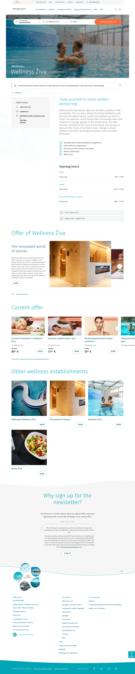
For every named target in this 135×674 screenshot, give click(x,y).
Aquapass (65, 616)
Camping (52, 9)
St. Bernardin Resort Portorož (23, 622)
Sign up (67, 553)
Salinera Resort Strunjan (21, 626)
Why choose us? (41, 2)
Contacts (70, 2)
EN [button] (120, 9)
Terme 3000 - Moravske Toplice (23, 608)
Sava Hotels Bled (18, 600)
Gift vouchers (66, 612)
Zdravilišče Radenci (19, 611)
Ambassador (79, 2)
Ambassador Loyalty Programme (73, 608)
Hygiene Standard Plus (70, 623)
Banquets (62, 649)
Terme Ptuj (16, 615)
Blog (50, 2)
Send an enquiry (59, 2)
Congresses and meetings (68, 645)
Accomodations (40, 9)
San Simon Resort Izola (20, 630)
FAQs (63, 638)
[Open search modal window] (115, 9)
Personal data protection (69, 547)
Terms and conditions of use (42, 669)
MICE (101, 9)
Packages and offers (64, 9)
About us (92, 601)
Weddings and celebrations (68, 653)
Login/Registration (94, 2)
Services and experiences (82, 9)
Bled (95, 9)
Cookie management (61, 669)
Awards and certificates (97, 608)
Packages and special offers (71, 605)
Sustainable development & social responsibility (105, 605)
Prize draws (66, 619)
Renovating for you (68, 630)
